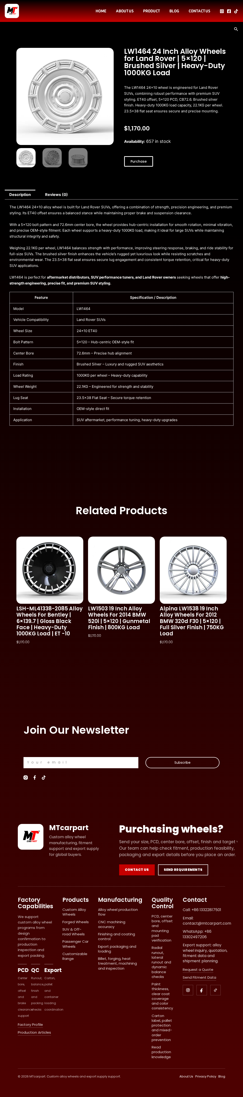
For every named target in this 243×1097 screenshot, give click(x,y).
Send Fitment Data (199, 977)
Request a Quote (198, 969)
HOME (101, 11)
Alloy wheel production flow (118, 912)
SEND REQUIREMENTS (183, 869)
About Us (186, 1076)
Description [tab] (20, 194)
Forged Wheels (75, 921)
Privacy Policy (205, 1076)
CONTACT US (199, 11)
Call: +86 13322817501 (202, 910)
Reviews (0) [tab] (56, 194)
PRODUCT (151, 11)
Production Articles (34, 1032)
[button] (236, 29)
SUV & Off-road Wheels (73, 932)
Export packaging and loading (117, 949)
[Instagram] (222, 11)
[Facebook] (229, 11)
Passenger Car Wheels (75, 944)
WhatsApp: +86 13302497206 (197, 934)
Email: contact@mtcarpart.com (207, 921)
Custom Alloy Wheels (74, 912)
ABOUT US (125, 11)
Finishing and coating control (116, 936)
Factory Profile (30, 1024)
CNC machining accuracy (111, 924)
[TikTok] (236, 11)
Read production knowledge (161, 1052)
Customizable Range (74, 956)
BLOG (174, 11)
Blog (221, 1076)
